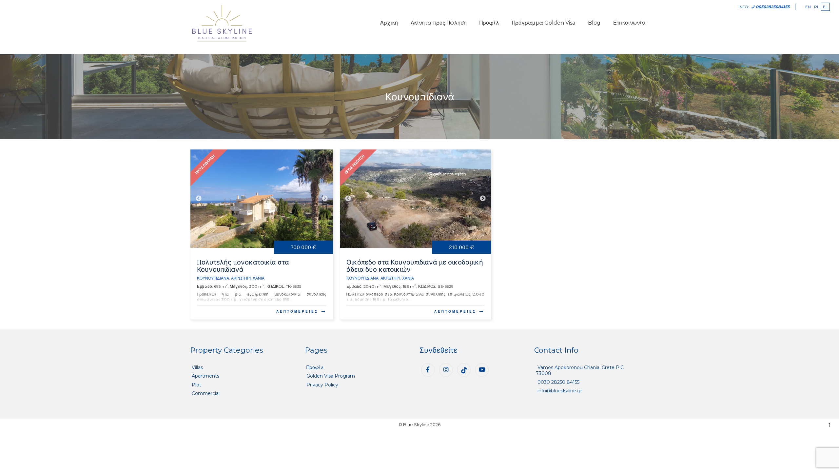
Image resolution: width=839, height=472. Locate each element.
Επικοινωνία (629, 23)
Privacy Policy (322, 385)
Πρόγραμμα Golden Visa (543, 23)
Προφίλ (489, 23)
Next (325, 198)
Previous (198, 198)
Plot (196, 385)
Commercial (206, 393)
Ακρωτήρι (241, 278)
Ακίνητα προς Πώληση (439, 23)
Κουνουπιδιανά (213, 278)
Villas (197, 367)
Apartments (205, 376)
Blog (594, 23)
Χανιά (258, 278)
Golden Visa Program (330, 376)
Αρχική (389, 23)
